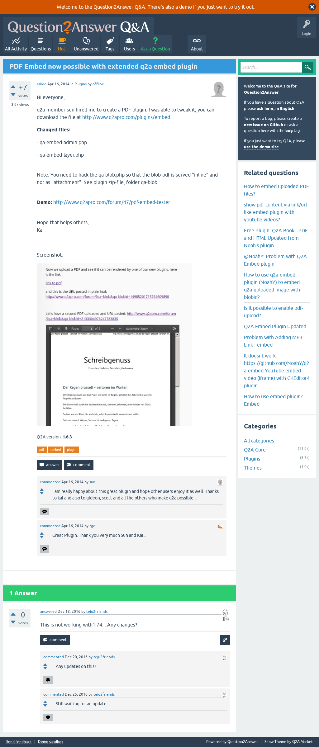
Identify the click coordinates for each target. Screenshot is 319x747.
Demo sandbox (50, 742)
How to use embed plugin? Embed (273, 400)
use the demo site (261, 146)
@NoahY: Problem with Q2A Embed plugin (275, 260)
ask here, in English (275, 108)
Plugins (80, 84)
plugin (71, 450)
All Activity (16, 48)
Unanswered (86, 48)
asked (41, 84)
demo (185, 7)
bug (289, 130)
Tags (110, 48)
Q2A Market (302, 742)
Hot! (62, 48)
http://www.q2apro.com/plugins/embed (126, 117)
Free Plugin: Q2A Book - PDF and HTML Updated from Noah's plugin (276, 238)
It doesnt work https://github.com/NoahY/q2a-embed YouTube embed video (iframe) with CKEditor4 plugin (277, 370)
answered (48, 611)
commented (50, 482)
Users (129, 48)
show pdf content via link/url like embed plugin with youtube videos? (275, 212)
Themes (253, 467)
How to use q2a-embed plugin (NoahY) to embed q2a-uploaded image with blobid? (272, 286)
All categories (259, 440)
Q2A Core (255, 449)
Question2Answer (261, 92)
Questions (41, 48)
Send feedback (18, 742)
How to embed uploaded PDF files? (276, 189)
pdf (41, 450)
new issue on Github (263, 124)
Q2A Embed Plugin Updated (275, 326)
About (197, 48)
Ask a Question (155, 48)
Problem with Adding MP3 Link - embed (273, 340)
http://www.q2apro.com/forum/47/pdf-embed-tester (111, 202)
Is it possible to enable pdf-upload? (273, 311)
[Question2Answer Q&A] (78, 26)
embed (55, 450)
